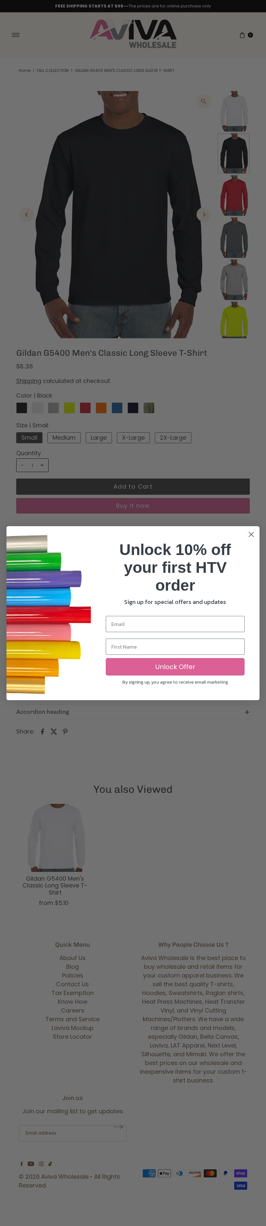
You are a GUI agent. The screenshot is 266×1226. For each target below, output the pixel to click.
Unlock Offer (175, 666)
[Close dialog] (251, 534)
